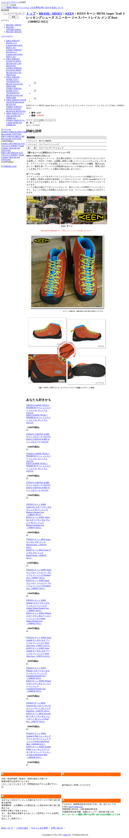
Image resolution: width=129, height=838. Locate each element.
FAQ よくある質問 (39, 828)
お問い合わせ (45, 7)
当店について (57, 7)
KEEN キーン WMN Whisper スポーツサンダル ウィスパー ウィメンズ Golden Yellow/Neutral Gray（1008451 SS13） (38, 618)
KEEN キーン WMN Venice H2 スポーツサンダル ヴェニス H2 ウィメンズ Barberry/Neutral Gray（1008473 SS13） (38, 522)
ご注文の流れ (22, 828)
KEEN (69, 13)
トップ (4, 7)
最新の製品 (12, 7)
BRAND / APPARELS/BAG (13, 28)
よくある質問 (33, 7)
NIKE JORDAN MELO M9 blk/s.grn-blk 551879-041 (12, 137)
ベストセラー (7, 36)
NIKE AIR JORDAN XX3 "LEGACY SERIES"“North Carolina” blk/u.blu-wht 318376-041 (12, 156)
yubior (65, 835)
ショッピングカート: (10, 2)
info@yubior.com (76, 807)
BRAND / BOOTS (14, 32)
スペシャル (22, 7)
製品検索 (5, 10)
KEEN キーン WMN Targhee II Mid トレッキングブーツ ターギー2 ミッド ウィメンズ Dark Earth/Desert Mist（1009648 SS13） (38, 752)
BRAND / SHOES (13, 25)
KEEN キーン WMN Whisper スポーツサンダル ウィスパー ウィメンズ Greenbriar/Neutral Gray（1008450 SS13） (38, 686)
